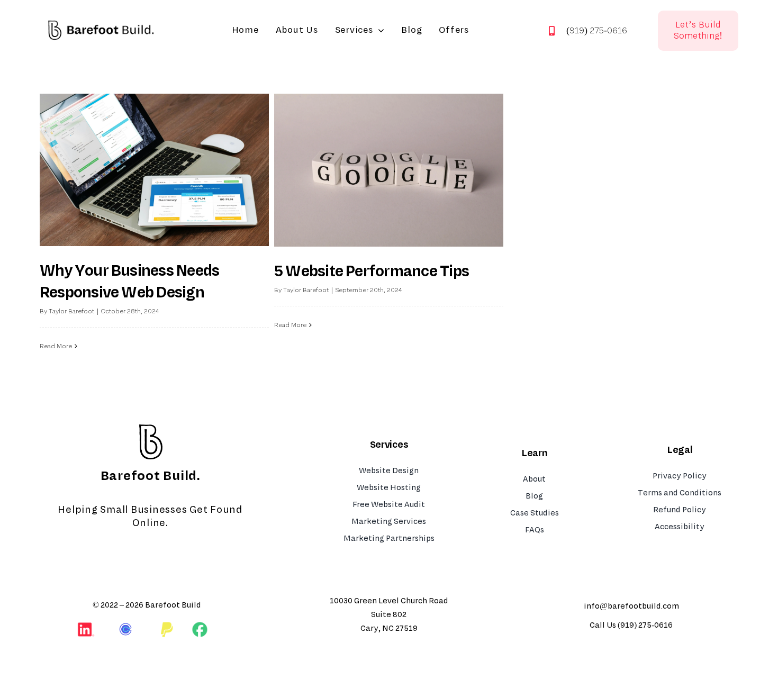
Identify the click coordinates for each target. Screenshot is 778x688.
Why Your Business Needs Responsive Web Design (129, 281)
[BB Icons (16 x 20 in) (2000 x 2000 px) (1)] (150, 426)
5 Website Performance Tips (371, 271)
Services (389, 444)
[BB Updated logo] (101, 16)
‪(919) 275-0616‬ (596, 30)
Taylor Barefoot (71, 311)
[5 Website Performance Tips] (388, 170)
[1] (126, 624)
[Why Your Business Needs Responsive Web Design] (154, 170)
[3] (200, 625)
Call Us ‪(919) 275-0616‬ (631, 625)
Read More (56, 346)
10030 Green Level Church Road (389, 600)
